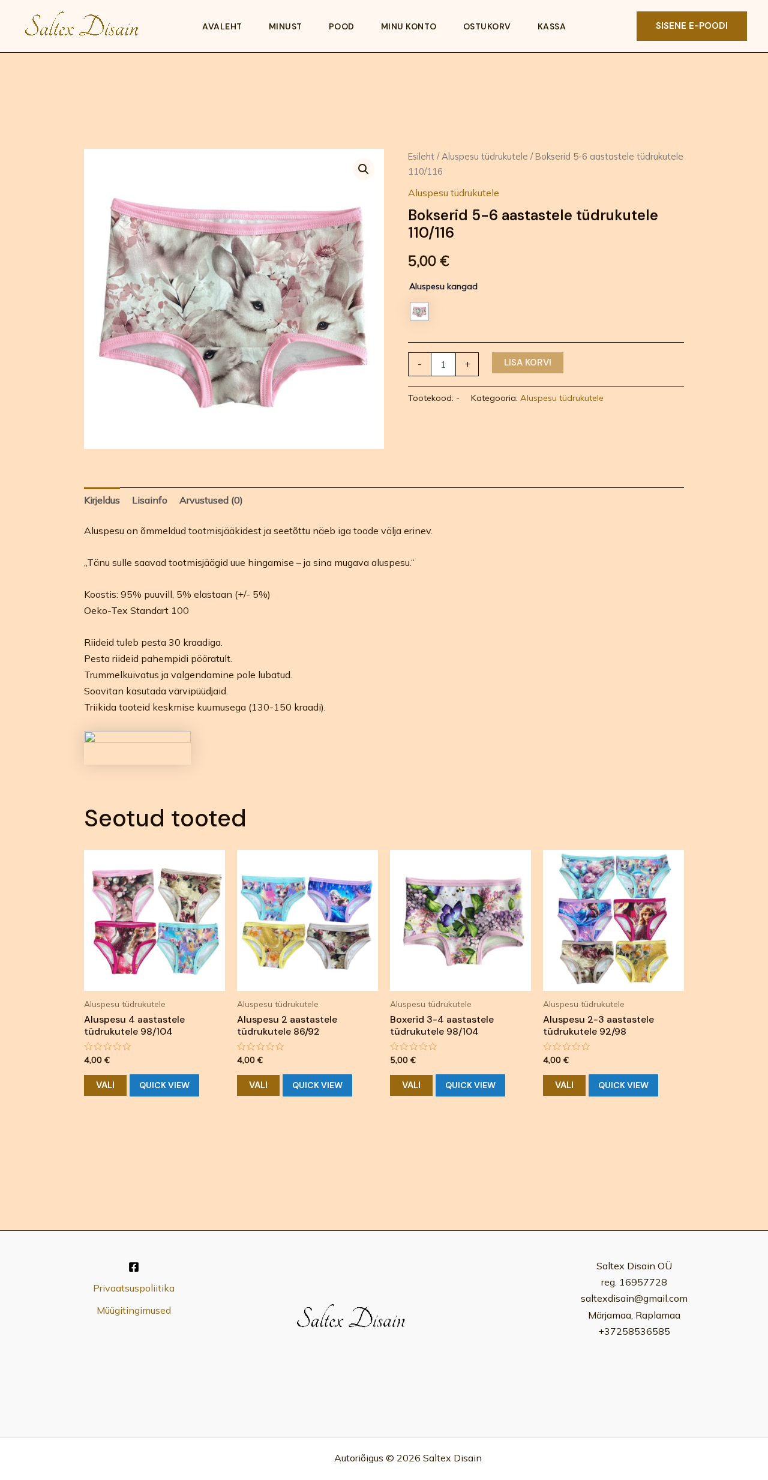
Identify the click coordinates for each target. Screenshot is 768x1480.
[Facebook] (133, 1267)
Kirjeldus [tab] (102, 500)
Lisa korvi (527, 362)
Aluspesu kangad (443, 286)
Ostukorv (487, 26)
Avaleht (222, 26)
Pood (342, 26)
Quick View (164, 1085)
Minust (285, 26)
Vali (105, 1085)
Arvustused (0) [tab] (211, 500)
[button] (692, 26)
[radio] (419, 311)
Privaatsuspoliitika (134, 1288)
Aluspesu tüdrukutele (485, 156)
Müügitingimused (134, 1310)
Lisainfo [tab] (149, 500)
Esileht (421, 156)
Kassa (552, 26)
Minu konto (409, 26)
